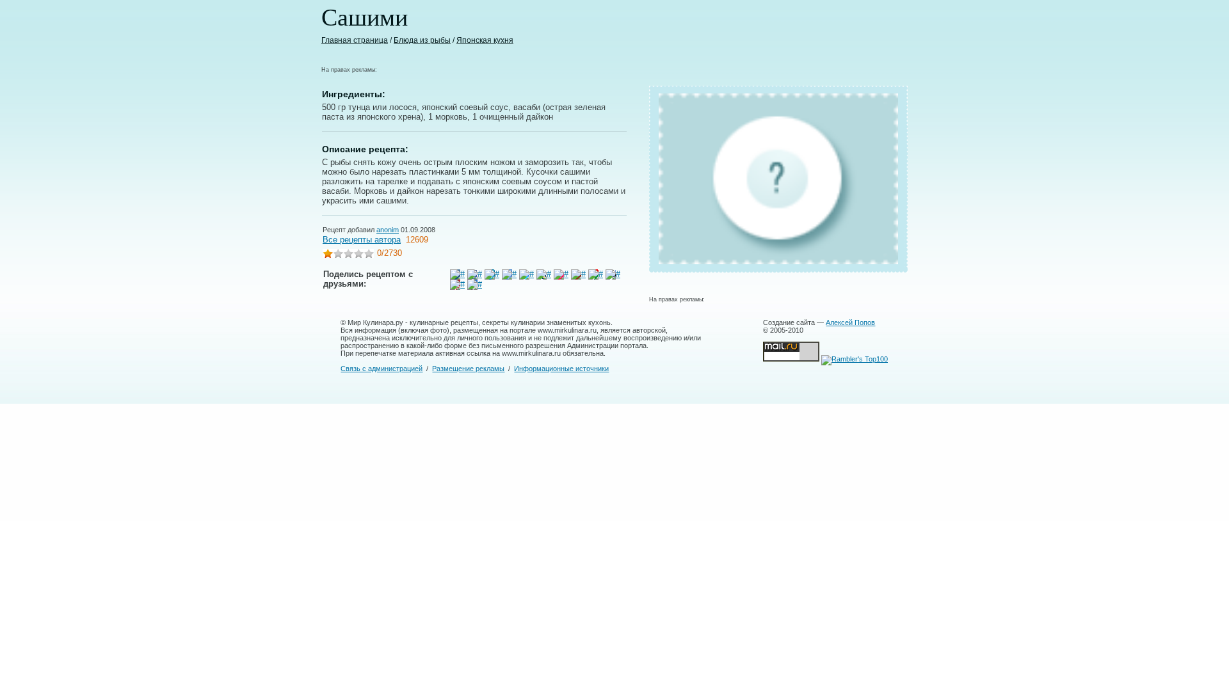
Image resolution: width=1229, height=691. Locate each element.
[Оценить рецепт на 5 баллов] (369, 255)
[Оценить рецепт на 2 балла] (338, 255)
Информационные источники (561, 368)
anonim (387, 230)
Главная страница (354, 40)
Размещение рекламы (468, 368)
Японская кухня (484, 40)
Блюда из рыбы (422, 40)
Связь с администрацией (381, 368)
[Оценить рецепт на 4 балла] (358, 255)
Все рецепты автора (362, 239)
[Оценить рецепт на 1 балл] (328, 255)
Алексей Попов (850, 322)
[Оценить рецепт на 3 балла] (348, 255)
